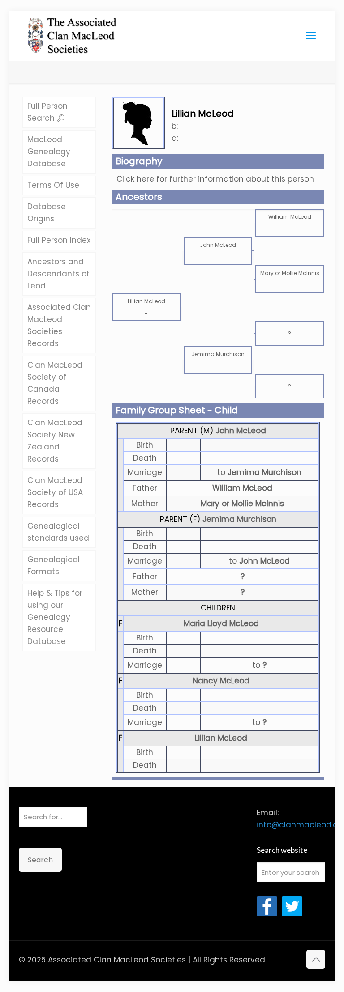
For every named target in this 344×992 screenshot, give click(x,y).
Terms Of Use (53, 185)
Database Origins (46, 212)
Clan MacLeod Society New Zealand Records (54, 440)
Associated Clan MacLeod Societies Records (59, 325)
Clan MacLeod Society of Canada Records (54, 383)
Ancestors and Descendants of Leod (58, 273)
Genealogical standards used (58, 532)
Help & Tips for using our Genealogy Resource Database (54, 617)
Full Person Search (47, 112)
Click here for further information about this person (215, 179)
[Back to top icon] (315, 959)
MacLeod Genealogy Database (48, 151)
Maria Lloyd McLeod (221, 623)
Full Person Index (58, 240)
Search (40, 860)
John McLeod (240, 430)
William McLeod (242, 488)
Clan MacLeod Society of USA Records (55, 492)
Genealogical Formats (53, 565)
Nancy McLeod (221, 680)
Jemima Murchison (239, 519)
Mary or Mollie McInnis (242, 503)
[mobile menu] (310, 35)
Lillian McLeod (221, 738)
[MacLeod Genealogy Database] (72, 31)
